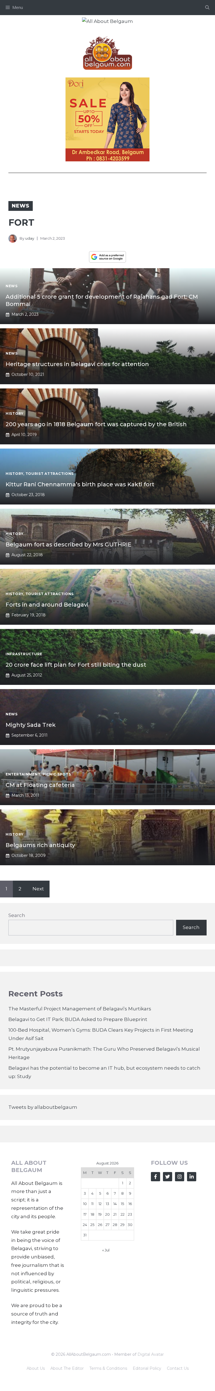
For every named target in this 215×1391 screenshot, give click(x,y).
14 (115, 1203)
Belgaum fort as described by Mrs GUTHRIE (68, 544)
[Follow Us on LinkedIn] (191, 1176)
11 (92, 1203)
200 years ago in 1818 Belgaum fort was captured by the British (96, 424)
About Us (36, 1368)
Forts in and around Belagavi (47, 604)
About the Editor (67, 1368)
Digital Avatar (150, 1354)
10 (85, 1203)
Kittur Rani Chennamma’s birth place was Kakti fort (80, 484)
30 (130, 1224)
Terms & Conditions (108, 1368)
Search (16, 915)
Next (38, 889)
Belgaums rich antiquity (40, 845)
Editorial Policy (147, 1368)
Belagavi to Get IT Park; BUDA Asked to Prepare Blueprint (77, 1019)
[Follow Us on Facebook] (155, 1176)
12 (100, 1203)
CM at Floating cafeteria (40, 785)
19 (100, 1214)
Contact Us (178, 1368)
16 (130, 1203)
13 (107, 1203)
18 (92, 1214)
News (20, 206)
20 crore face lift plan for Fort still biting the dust (76, 664)
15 (122, 1203)
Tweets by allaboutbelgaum (42, 1107)
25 (92, 1224)
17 (85, 1214)
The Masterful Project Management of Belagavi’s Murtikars (79, 1009)
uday (29, 238)
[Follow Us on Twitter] (167, 1176)
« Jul (105, 1250)
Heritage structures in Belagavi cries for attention (77, 364)
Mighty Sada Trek (31, 725)
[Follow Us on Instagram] (179, 1176)
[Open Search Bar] (207, 7)
